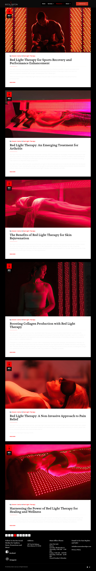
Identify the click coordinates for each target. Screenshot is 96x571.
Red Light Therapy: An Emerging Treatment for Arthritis (44, 146)
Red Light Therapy (29, 56)
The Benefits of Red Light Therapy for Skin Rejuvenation (41, 236)
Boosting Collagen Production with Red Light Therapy (42, 325)
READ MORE (12, 82)
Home (43, 3)
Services (50, 3)
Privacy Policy (76, 550)
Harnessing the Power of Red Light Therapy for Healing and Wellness (44, 510)
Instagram (12, 560)
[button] (51, 4)
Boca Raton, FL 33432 (34, 546)
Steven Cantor (16, 56)
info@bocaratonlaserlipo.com (81, 546)
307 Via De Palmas (33, 544)
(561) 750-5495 (54, 544)
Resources (59, 3)
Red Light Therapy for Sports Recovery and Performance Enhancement (41, 61)
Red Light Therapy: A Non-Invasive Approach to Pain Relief (48, 417)
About (67, 3)
